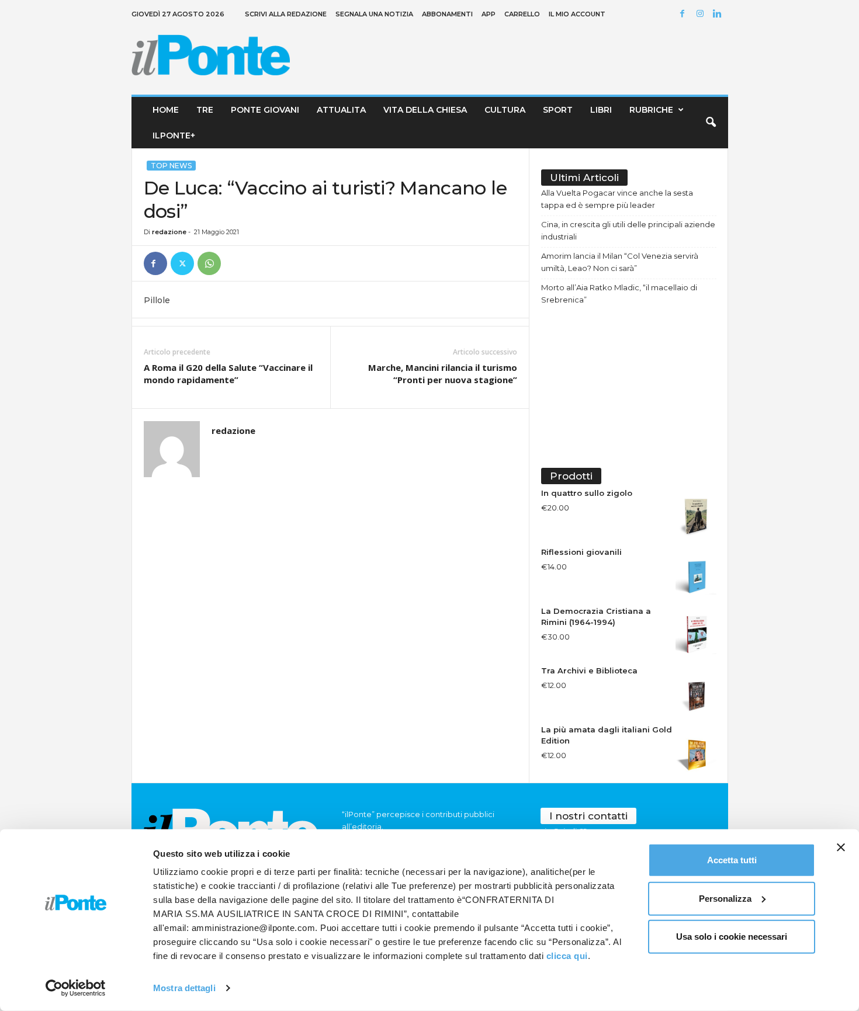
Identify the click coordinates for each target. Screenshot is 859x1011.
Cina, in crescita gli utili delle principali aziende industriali (628, 230)
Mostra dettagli (184, 988)
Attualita (341, 110)
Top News (171, 165)
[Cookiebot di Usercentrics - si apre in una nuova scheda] (76, 988)
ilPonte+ (174, 135)
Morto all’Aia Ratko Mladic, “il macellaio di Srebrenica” (619, 293)
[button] (710, 123)
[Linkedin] (719, 14)
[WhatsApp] (209, 263)
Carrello (522, 14)
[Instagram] (702, 14)
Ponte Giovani (265, 110)
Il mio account (577, 14)
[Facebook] (684, 14)
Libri (601, 110)
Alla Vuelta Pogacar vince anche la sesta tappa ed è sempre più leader (617, 199)
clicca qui (567, 956)
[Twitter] (182, 263)
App (489, 14)
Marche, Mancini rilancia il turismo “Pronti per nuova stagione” (442, 373)
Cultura (504, 110)
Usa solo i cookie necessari (731, 936)
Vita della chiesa (425, 110)
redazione (169, 232)
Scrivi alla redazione (286, 14)
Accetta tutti (732, 860)
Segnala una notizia (374, 14)
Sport (558, 110)
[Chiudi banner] (841, 847)
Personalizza (725, 898)
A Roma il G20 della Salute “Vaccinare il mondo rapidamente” (228, 373)
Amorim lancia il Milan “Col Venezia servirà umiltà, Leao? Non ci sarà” (619, 262)
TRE (204, 110)
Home (166, 110)
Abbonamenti (447, 14)
